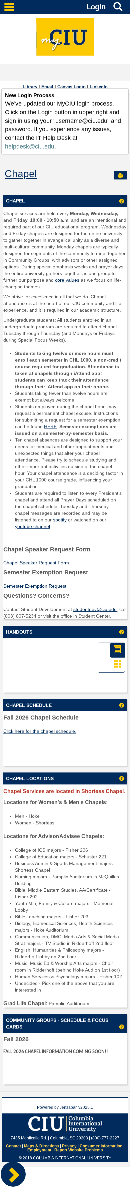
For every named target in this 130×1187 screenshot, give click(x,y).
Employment (39, 1150)
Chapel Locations (30, 778)
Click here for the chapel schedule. (39, 731)
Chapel (21, 173)
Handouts (19, 632)
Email (47, 86)
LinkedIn (99, 86)
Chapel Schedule (29, 705)
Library (30, 86)
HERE (50, 426)
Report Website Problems (78, 1150)
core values (67, 280)
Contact (13, 1146)
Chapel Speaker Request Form (36, 562)
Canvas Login (71, 86)
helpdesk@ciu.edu (29, 146)
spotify (60, 519)
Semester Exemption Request (34, 586)
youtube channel (32, 526)
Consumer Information (101, 1146)
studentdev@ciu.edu (95, 609)
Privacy (69, 1146)
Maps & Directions (41, 1146)
